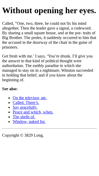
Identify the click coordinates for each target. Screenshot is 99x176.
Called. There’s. (26, 102)
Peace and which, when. (33, 112)
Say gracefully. (25, 107)
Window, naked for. (29, 121)
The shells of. (24, 117)
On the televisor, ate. (30, 98)
